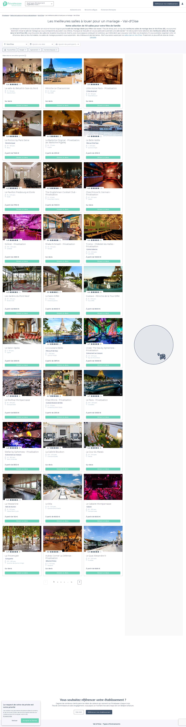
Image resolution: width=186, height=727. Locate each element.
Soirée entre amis (75, 10)
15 (71, 582)
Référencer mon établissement (166, 4)
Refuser (14, 720)
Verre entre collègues (91, 10)
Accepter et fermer (30, 720)
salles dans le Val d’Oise (133, 35)
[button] (158, 354)
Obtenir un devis (22, 105)
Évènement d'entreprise (108, 10)
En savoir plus (7, 716)
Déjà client (79, 712)
